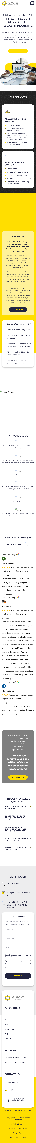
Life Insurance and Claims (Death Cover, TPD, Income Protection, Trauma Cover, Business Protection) (17, 136)
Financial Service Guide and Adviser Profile (18, 1111)
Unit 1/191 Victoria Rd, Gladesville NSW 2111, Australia (17, 905)
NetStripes (23, 1128)
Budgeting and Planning (16, 125)
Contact (8, 1039)
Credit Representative (16, 363)
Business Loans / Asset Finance (19, 178)
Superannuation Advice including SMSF (16, 129)
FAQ (6, 1034)
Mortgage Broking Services (15, 1062)
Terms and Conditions (18, 1137)
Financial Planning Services (15, 1057)
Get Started (18, 51)
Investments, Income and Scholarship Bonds (17, 143)
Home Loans (12, 169)
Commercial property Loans (17, 175)
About (7, 1025)
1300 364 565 (13, 883)
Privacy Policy (18, 1133)
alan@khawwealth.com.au (19, 894)
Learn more (18, 310)
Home (7, 1015)
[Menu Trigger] (32, 3)
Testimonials (9, 1029)
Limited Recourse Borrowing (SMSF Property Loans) (18, 182)
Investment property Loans (17, 172)
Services (8, 1020)
